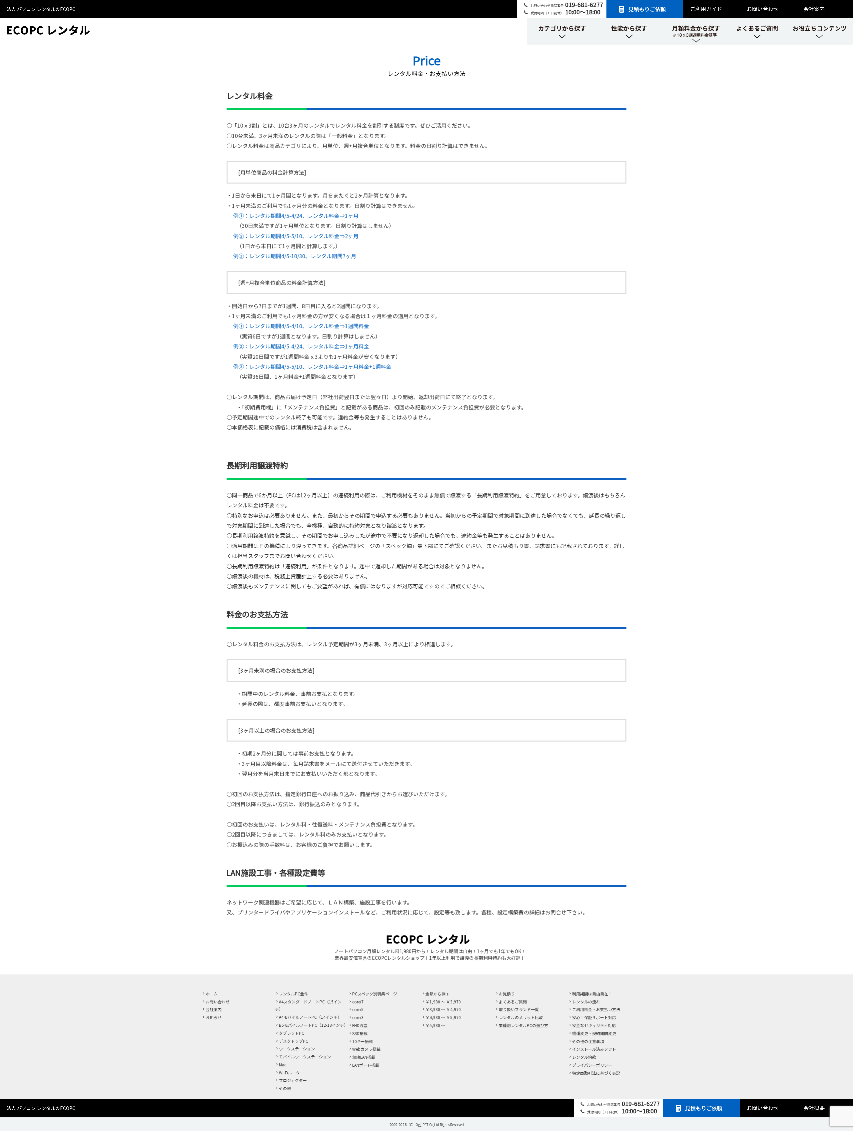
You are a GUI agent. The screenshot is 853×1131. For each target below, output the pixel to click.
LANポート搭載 (365, 1065)
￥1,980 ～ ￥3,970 (443, 1001)
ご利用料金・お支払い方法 (596, 1009)
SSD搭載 (360, 1033)
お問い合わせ (763, 9)
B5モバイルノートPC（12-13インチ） (313, 1025)
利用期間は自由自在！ (592, 993)
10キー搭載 (362, 1041)
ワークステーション (297, 1048)
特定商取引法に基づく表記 (596, 1073)
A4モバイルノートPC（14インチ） (310, 1017)
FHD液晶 (360, 1025)
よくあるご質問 (513, 1001)
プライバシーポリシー (592, 1065)
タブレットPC (291, 1033)
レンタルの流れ (586, 1001)
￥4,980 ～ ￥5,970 (443, 1017)
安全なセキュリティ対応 (594, 1025)
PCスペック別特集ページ (374, 993)
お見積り (507, 993)
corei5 (358, 1009)
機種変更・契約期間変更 (594, 1033)
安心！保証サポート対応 (594, 1017)
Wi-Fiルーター (291, 1072)
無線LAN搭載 (363, 1057)
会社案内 (814, 9)
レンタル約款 (584, 1057)
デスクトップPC (293, 1041)
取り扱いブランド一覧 (519, 1009)
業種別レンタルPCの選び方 (523, 1025)
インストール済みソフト (594, 1049)
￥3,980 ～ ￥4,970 (443, 1009)
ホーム (212, 993)
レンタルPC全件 (293, 993)
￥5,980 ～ (435, 1025)
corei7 (358, 1001)
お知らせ (214, 1017)
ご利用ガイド (706, 9)
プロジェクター (293, 1080)
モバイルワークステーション (305, 1056)
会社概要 (814, 1108)
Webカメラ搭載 (366, 1049)
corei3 (358, 1017)
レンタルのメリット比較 (521, 1017)
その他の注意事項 (588, 1041)
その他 (285, 1088)
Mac (282, 1064)
